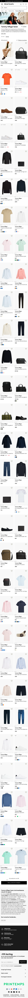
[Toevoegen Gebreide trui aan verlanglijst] (11, 349)
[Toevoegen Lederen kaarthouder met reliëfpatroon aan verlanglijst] (26, 516)
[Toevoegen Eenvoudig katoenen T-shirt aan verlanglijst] (26, 488)
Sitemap (22, 994)
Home (2, 10)
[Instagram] (11, 992)
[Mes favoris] (23, 4)
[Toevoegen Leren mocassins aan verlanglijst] (26, 405)
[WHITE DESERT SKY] (15, 788)
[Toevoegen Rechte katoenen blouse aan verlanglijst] (11, 654)
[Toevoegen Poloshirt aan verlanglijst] (11, 792)
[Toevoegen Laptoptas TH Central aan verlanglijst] (26, 544)
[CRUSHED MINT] (15, 260)
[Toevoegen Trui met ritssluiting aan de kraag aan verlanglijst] (11, 179)
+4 (19, 759)
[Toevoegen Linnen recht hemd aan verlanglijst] (26, 208)
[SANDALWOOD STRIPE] (17, 288)
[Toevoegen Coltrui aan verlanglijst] (26, 461)
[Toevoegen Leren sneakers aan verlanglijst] (11, 125)
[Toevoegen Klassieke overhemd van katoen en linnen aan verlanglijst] (11, 292)
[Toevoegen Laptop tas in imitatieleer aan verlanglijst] (26, 125)
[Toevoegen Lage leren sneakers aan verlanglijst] (11, 764)
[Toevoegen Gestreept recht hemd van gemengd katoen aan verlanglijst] (26, 654)
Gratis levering (7, 933)
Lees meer (3, 33)
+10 (5, 231)
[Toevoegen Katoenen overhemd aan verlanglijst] (26, 792)
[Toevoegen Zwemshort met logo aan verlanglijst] (26, 821)
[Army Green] (2, 231)
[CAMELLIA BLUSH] (3, 372)
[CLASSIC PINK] (17, 231)
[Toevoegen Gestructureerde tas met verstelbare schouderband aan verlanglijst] (26, 349)
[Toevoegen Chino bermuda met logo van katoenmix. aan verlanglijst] (26, 681)
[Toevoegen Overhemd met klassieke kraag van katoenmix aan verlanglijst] (11, 736)
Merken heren (11, 10)
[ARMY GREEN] (16, 759)
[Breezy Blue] (4, 231)
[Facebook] (9, 992)
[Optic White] (18, 816)
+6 (5, 93)
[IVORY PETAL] (3, 203)
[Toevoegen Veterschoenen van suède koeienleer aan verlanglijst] (11, 98)
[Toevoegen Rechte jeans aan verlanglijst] (11, 461)
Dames (7, 36)
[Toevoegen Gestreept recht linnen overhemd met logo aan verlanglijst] (26, 264)
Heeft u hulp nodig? (8, 944)
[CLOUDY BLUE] (3, 844)
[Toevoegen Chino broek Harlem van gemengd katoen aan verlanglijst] (11, 709)
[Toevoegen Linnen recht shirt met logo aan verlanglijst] (26, 571)
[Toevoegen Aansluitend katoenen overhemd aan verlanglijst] (11, 151)
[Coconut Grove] (3, 540)
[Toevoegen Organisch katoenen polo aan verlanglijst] (11, 208)
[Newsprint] (2, 316)
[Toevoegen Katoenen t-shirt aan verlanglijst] (11, 70)
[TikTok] (14, 992)
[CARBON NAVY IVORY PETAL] (15, 621)
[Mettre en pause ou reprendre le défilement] (1, 1)
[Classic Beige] (2, 540)
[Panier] (26, 4)
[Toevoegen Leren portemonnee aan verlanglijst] (11, 488)
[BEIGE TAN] (15, 649)
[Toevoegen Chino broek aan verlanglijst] (26, 292)
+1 (19, 316)
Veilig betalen (7, 928)
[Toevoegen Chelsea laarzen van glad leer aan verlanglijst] (11, 43)
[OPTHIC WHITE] (16, 816)
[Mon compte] (21, 4)
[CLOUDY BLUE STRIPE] (16, 288)
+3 (5, 649)
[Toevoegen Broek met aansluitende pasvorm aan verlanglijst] (26, 321)
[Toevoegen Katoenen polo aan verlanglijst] (11, 236)
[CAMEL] (17, 316)
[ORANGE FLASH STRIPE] (15, 288)
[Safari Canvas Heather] (4, 203)
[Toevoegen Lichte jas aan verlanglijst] (26, 179)
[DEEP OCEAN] (4, 872)
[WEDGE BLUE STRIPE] (2, 288)
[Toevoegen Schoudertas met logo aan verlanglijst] (26, 98)
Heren (6, 10)
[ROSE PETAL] (15, 816)
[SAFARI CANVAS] (16, 649)
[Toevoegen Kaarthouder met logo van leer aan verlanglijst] (26, 151)
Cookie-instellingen (14, 994)
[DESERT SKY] (2, 175)
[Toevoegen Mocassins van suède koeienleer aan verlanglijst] (11, 516)
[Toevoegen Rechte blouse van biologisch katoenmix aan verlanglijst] (11, 821)
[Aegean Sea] (16, 316)
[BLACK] (3, 231)
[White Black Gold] (15, 759)
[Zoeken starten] (2, 7)
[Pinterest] (16, 992)
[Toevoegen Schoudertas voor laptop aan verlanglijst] (26, 43)
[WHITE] (15, 231)
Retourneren (7, 937)
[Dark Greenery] (18, 316)
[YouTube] (19, 992)
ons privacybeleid (17, 965)
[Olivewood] (16, 400)
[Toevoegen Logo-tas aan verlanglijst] (11, 544)
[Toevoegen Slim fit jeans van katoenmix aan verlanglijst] (26, 709)
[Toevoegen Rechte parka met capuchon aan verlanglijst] (11, 433)
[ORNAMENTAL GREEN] (17, 816)
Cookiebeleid (6, 994)
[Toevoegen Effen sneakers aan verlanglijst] (26, 70)
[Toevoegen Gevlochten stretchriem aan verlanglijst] (26, 626)
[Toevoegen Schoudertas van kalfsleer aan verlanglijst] (11, 377)
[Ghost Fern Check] (4, 844)
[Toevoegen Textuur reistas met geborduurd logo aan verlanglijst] (26, 377)
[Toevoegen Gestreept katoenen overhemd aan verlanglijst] (11, 264)
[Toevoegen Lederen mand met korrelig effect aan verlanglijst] (26, 736)
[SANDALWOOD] (18, 231)
